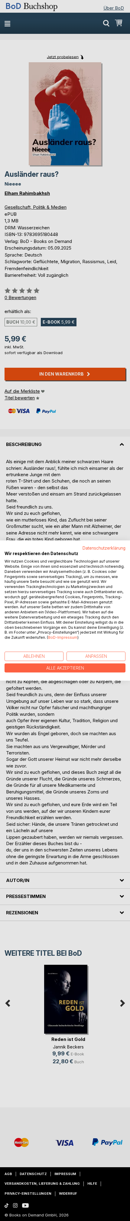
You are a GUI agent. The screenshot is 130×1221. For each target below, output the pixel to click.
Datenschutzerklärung (104, 547)
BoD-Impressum (62, 637)
